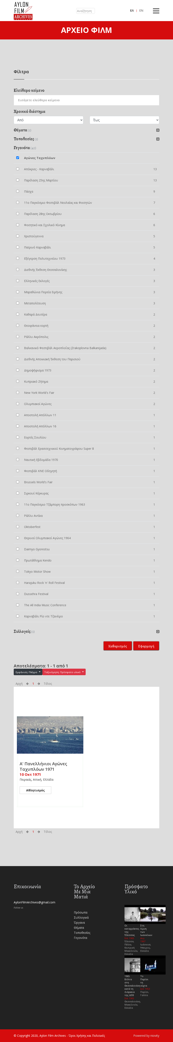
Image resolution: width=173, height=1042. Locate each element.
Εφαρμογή (146, 646)
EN (141, 10)
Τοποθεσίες (82, 933)
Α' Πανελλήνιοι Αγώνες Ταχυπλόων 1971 (43, 766)
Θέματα (79, 928)
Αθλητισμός (35, 790)
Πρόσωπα (80, 912)
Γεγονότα (80, 938)
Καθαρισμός (117, 646)
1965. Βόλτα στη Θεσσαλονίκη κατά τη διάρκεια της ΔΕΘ (132, 986)
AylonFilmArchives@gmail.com (34, 902)
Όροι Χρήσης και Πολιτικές (87, 1036)
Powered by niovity (146, 1036)
